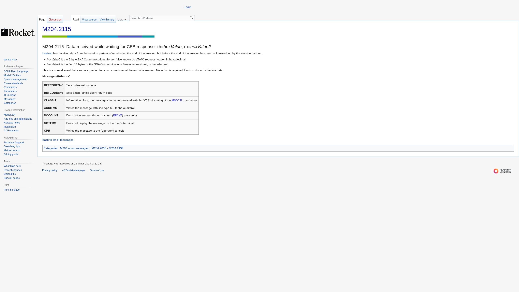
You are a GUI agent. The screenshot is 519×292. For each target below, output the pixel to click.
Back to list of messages (57, 139)
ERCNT (117, 115)
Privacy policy (49, 170)
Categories (51, 148)
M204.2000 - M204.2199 (107, 148)
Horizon (47, 53)
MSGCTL (177, 100)
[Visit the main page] (18, 31)
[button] (122, 19)
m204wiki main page (73, 170)
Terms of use (97, 170)
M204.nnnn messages (74, 148)
